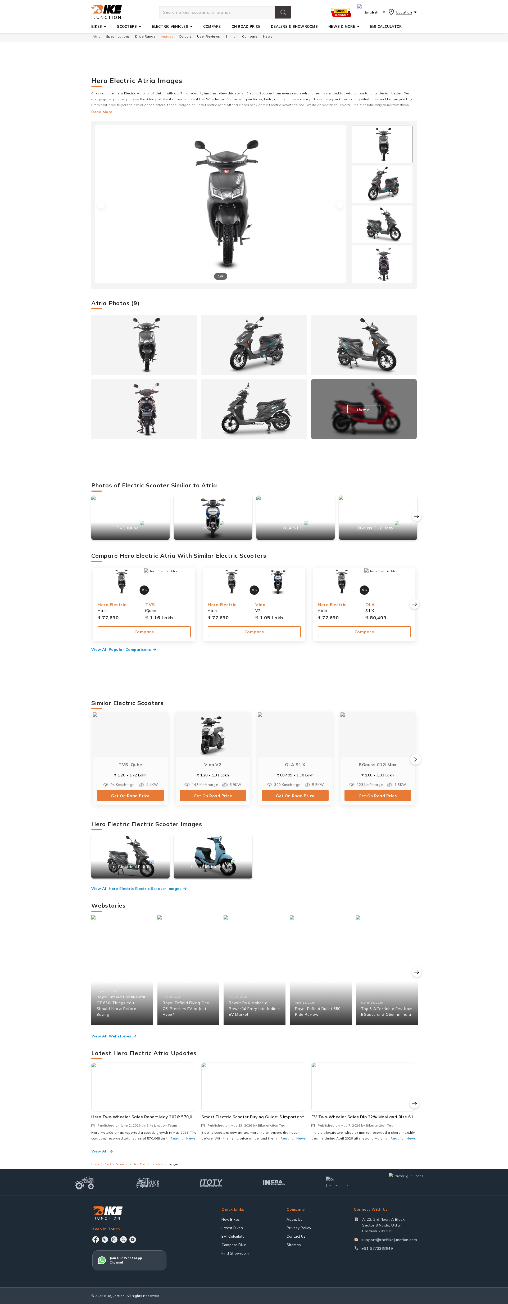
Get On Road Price (130, 795)
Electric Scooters (116, 1164)
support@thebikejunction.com (389, 1239)
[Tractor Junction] (84, 1182)
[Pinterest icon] (105, 1239)
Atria (97, 36)
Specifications (118, 36)
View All (99, 1151)
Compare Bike (233, 1245)
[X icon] (123, 1239)
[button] (283, 12)
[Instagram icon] (114, 1239)
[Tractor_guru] (412, 1182)
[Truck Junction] (147, 1182)
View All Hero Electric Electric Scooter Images (136, 888)
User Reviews (208, 36)
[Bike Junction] (106, 12)
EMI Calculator (233, 1236)
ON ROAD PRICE (246, 26)
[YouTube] (132, 1239)
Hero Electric (142, 1164)
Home (95, 1164)
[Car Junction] (337, 1182)
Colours (185, 36)
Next (340, 205)
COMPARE (212, 26)
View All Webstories (111, 1036)
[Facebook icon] (95, 1239)
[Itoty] (211, 1182)
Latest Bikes (232, 1228)
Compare (144, 631)
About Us (294, 1219)
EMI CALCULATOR (386, 26)
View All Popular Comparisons (121, 649)
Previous (101, 205)
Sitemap (294, 1245)
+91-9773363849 (377, 1248)
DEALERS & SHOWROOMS (294, 26)
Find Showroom (235, 1253)
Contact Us (296, 1236)
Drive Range (145, 36)
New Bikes (230, 1219)
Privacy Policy (299, 1228)
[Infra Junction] (273, 1182)
